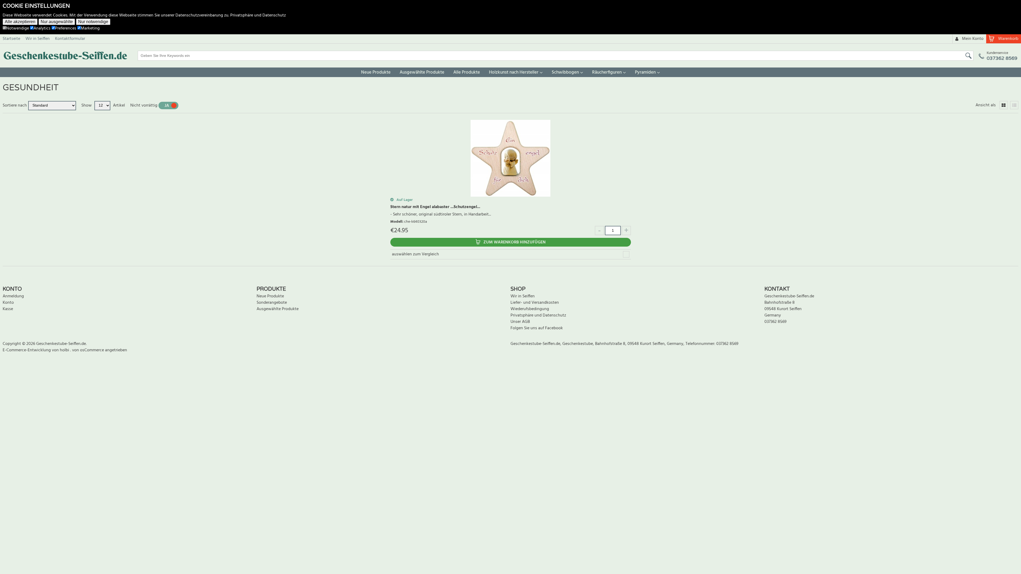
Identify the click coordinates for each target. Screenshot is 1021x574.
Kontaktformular (70, 38)
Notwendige (17, 28)
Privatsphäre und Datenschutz (258, 15)
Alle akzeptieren (20, 21)
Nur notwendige (93, 21)
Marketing (90, 28)
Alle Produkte (466, 72)
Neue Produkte (376, 72)
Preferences (65, 28)
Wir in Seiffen (38, 38)
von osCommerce (88, 350)
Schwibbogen (565, 72)
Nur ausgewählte (57, 21)
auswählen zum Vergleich (415, 254)
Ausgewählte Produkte (422, 72)
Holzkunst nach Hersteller (513, 72)
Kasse (8, 309)
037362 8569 (775, 321)
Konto (8, 302)
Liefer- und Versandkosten (534, 302)
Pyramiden (645, 72)
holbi (65, 350)
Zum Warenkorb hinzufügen (514, 242)
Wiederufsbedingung (529, 309)
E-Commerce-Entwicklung (27, 350)
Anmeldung (13, 296)
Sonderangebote (272, 302)
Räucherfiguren (607, 72)
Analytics (42, 28)
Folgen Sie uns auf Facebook (536, 328)
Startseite (11, 38)
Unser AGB (520, 321)
